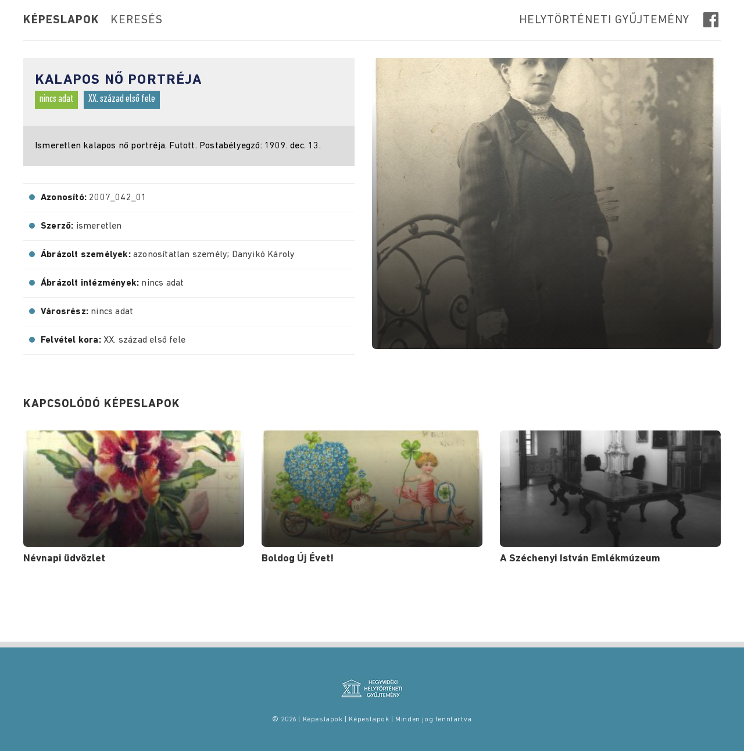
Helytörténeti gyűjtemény (604, 20)
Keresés (136, 20)
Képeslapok (61, 20)
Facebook (712, 20)
